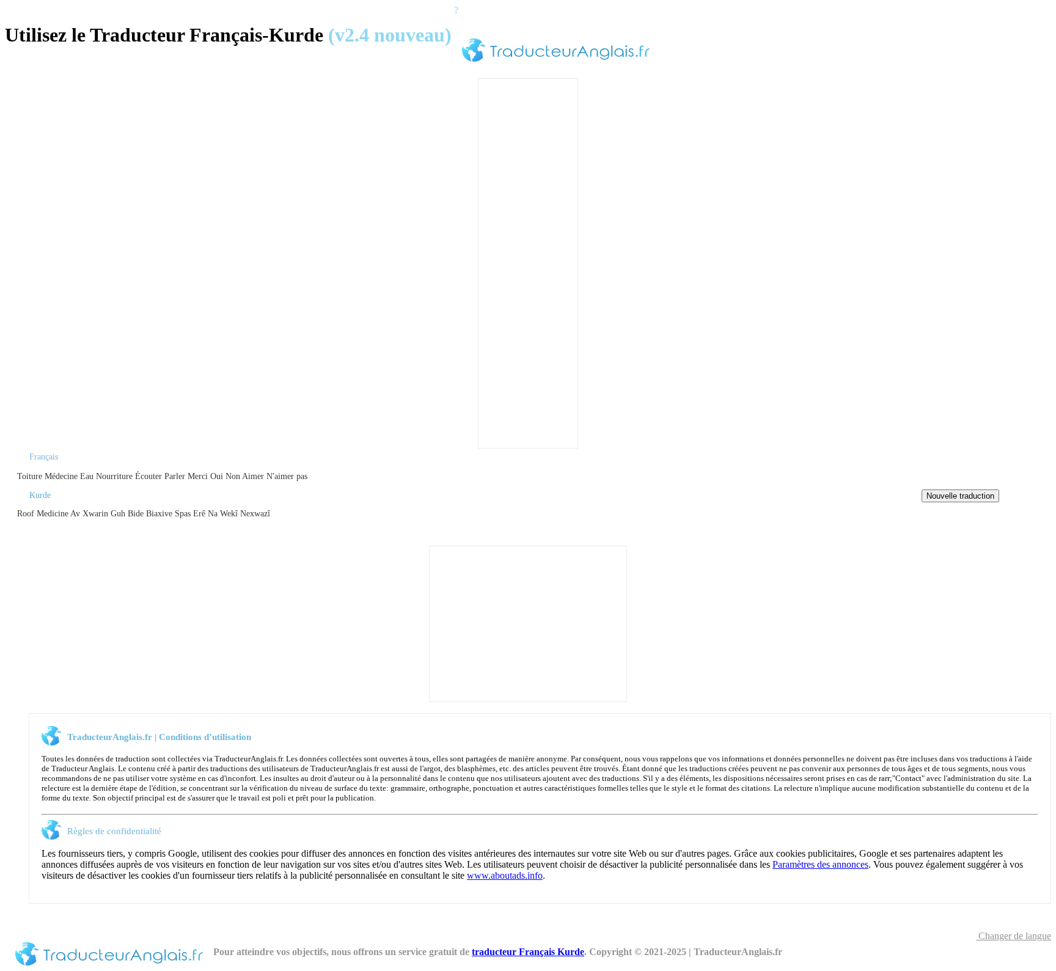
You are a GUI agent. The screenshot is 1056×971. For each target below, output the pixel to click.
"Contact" (908, 778)
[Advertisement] (528, 262)
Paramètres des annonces (820, 864)
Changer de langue (1013, 936)
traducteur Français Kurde (528, 952)
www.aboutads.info (505, 875)
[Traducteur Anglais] (556, 64)
